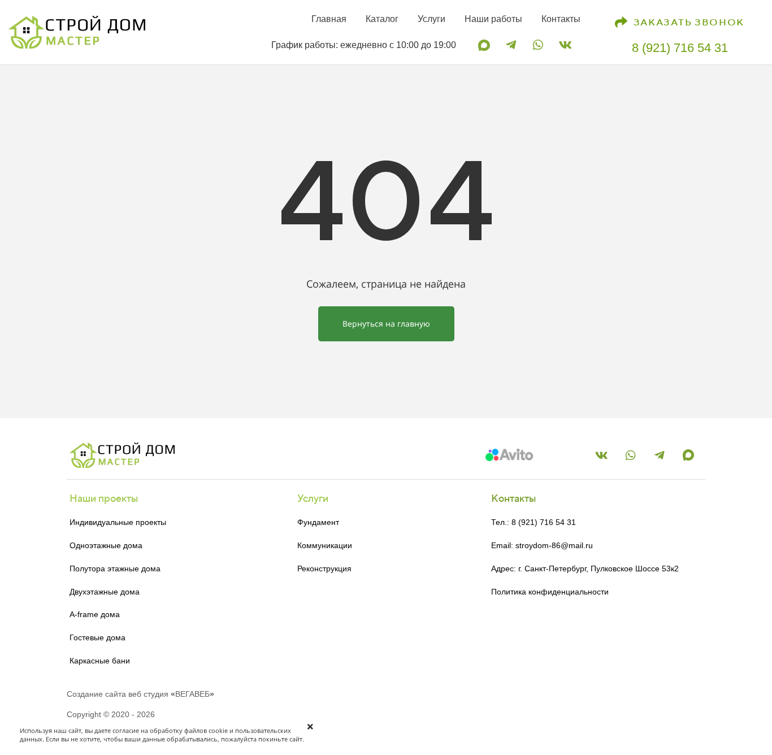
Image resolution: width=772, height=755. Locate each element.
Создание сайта (96, 693)
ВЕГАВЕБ (192, 693)
